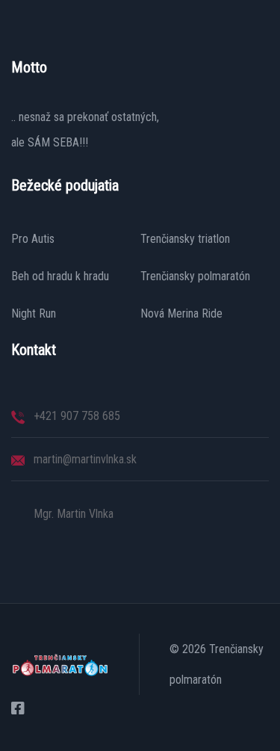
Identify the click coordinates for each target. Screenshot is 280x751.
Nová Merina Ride (181, 314)
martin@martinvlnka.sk (85, 459)
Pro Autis (33, 239)
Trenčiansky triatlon (185, 239)
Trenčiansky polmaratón (195, 276)
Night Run (33, 314)
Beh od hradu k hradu (60, 276)
